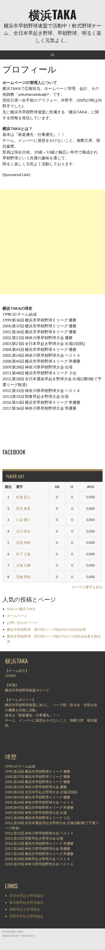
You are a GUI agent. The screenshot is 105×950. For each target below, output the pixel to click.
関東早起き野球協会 (24, 909)
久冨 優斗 (23, 520)
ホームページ (17, 616)
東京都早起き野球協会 (26, 902)
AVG (90, 487)
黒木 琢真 (23, 508)
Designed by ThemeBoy (18, 935)
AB (57, 487)
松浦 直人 (23, 497)
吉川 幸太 (23, 531)
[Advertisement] (52, 242)
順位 (8, 487)
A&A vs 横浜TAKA (21, 609)
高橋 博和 (23, 577)
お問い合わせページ (22, 622)
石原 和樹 (23, 542)
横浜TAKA (52, 14)
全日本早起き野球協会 (26, 895)
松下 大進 (23, 554)
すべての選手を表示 (87, 587)
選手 (19, 487)
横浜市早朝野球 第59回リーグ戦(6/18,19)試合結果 (46, 629)
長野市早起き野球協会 (26, 916)
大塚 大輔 (23, 565)
